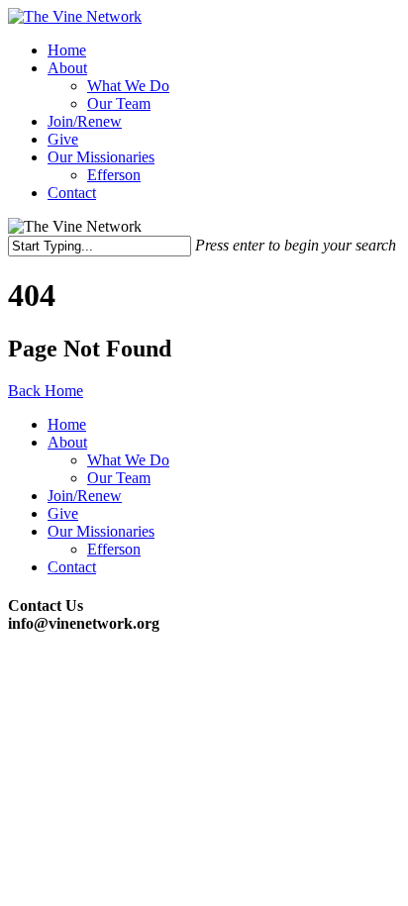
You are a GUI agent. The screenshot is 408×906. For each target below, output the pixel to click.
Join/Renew (85, 121)
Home (67, 50)
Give (63, 139)
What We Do (128, 85)
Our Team (119, 103)
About (67, 67)
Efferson (114, 174)
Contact (72, 192)
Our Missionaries (101, 157)
